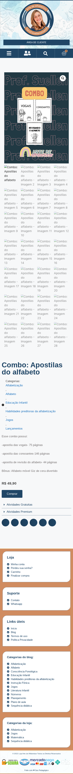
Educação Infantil (17, 402)
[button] (9, 53)
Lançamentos (14, 428)
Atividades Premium (19, 511)
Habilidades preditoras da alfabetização (31, 411)
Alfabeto (11, 394)
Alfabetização (14, 385)
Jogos (9, 420)
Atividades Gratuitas (19, 504)
